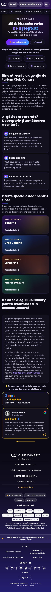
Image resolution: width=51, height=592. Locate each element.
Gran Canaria (34, 11)
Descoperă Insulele (25, 465)
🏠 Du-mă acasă (17, 42)
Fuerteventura (17, 66)
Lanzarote (39, 66)
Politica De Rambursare (13, 557)
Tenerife (17, 11)
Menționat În (24, 487)
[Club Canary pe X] (30, 568)
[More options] (49, 4)
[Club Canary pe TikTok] (16, 568)
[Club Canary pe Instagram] (7, 568)
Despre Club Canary (24, 476)
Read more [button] (10, 434)
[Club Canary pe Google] (44, 568)
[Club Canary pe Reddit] (39, 568)
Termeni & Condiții (13, 552)
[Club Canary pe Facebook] (21, 568)
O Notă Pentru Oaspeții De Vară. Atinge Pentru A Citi (25, 538)
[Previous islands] (1, 11)
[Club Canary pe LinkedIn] (25, 568)
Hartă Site (37, 557)
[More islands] (49, 11)
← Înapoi (37, 42)
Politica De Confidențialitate (37, 551)
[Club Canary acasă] (4, 4)
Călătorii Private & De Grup (24, 470)
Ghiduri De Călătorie (29, 4)
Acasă (13, 4)
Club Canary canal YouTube (26, 373)
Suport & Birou (25, 481)
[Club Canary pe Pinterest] (35, 568)
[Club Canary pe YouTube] (12, 568)
